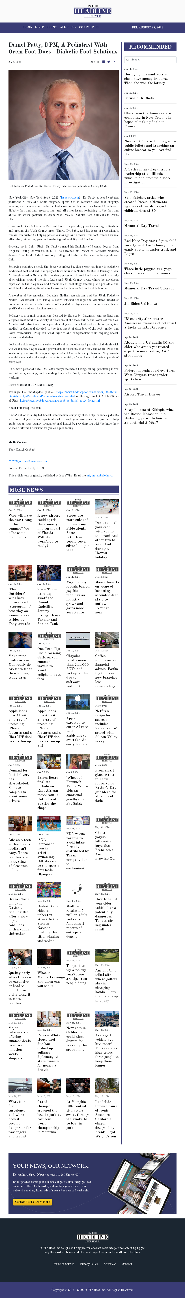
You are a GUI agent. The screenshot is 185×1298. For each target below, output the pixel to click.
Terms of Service (63, 1264)
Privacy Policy (89, 1264)
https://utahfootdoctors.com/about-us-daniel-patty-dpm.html (60, 400)
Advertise (110, 1264)
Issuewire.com (70, 197)
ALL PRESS (68, 27)
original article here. (100, 475)
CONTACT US (88, 27)
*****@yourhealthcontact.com (28, 461)
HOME (27, 27)
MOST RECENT (46, 27)
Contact (127, 1264)
